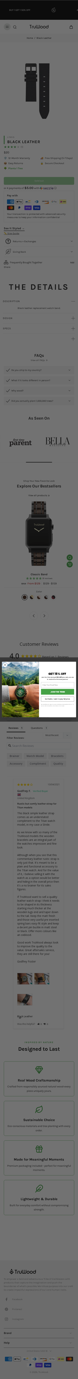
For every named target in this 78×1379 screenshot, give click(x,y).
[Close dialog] (5, 665)
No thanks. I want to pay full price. (57, 699)
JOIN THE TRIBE (57, 691)
